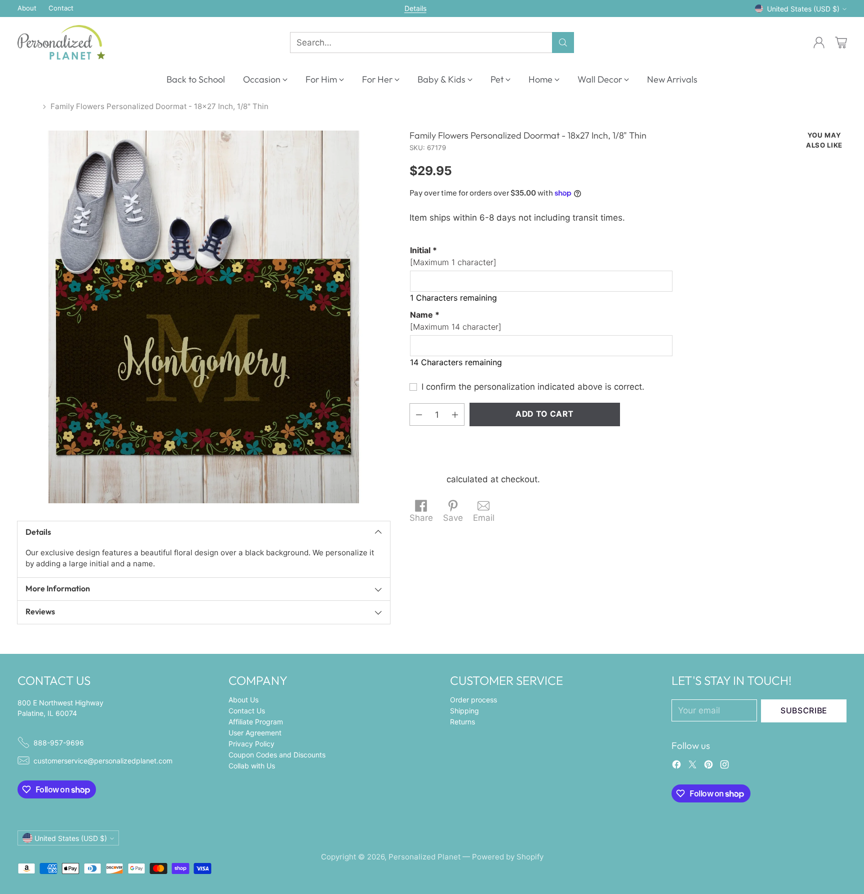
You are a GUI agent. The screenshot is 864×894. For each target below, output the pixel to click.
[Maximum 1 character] (453, 256)
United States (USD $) (803, 9)
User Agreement (255, 732)
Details (415, 9)
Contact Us (246, 710)
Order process (473, 699)
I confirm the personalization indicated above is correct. (533, 387)
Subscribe (804, 710)
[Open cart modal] (841, 42)
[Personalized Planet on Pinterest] (708, 766)
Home (28, 106)
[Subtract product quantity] (419, 414)
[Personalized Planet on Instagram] (724, 766)
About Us (243, 699)
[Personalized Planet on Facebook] (676, 766)
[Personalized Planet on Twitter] (692, 766)
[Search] (563, 42)
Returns (462, 721)
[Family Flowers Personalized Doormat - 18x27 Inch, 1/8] (204, 317)
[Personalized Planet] (61, 42)
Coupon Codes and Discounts (277, 754)
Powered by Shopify (508, 856)
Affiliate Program (255, 721)
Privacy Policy (251, 743)
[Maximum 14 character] (456, 321)
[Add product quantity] (455, 414)
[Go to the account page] (819, 42)
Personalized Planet (424, 856)
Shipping (427, 479)
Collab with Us (251, 765)
